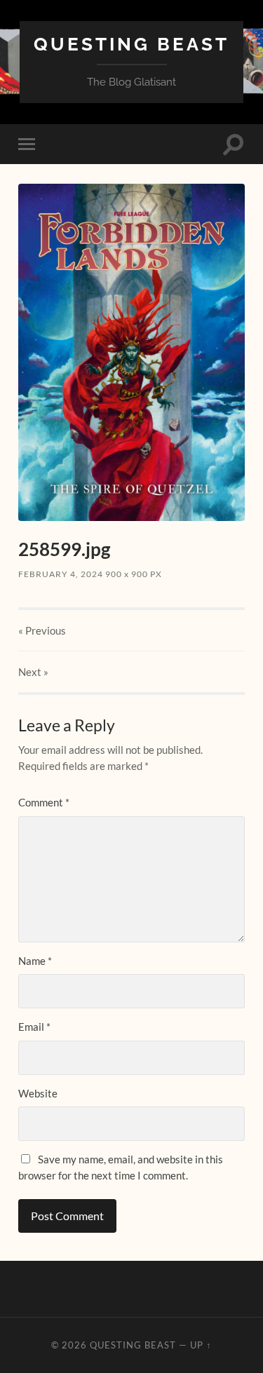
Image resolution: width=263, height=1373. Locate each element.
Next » (33, 671)
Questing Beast (131, 44)
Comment (43, 802)
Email (34, 1026)
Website (38, 1093)
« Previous (42, 630)
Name (35, 960)
